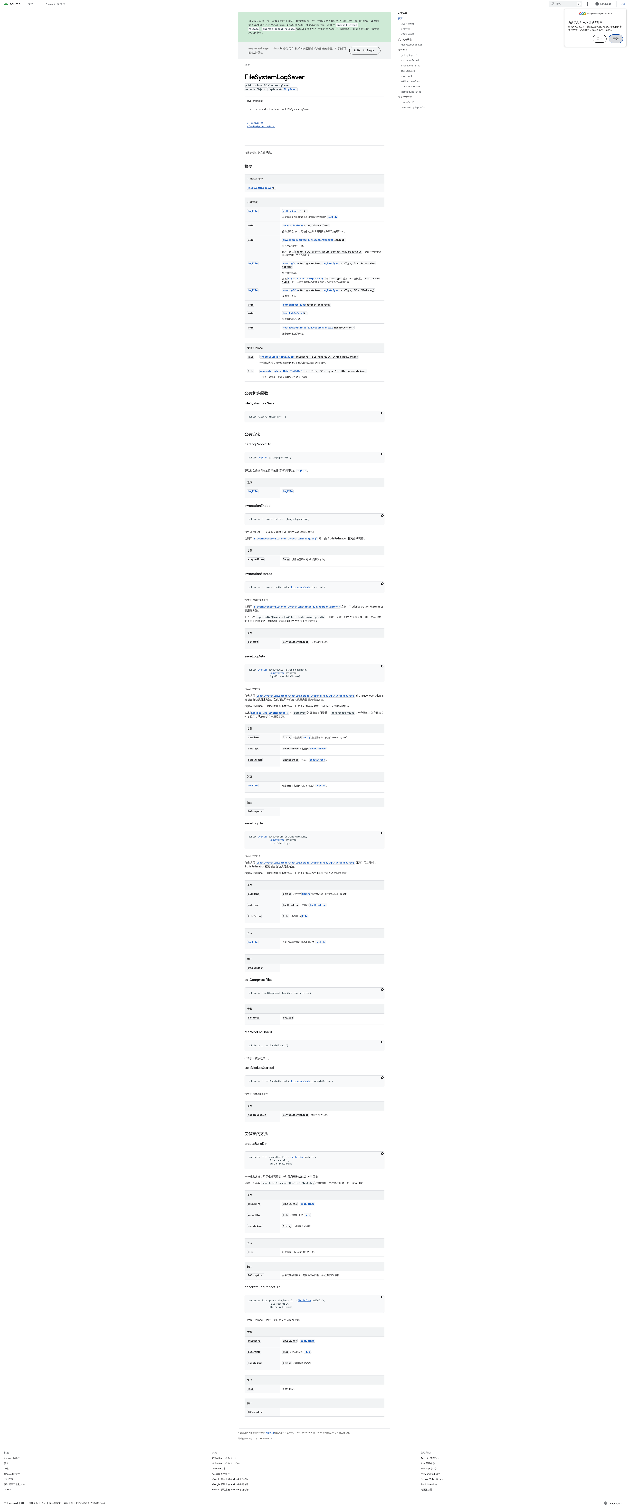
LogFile (253, 211)
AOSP (247, 65)
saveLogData (290, 263)
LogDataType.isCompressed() (306, 278)
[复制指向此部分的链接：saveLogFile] (266, 824)
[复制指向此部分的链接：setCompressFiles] (275, 980)
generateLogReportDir (274, 371)
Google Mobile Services (433, 1479)
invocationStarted (295, 239)
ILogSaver (290, 89)
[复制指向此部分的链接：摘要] (255, 167)
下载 (6, 1468)
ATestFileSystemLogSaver (261, 126)
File (305, 916)
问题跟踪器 (426, 1489)
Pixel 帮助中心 (428, 1463)
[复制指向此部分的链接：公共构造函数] (271, 394)
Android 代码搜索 (55, 3)
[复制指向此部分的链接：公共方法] (263, 435)
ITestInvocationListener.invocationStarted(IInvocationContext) (297, 606)
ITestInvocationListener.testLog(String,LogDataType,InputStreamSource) (305, 695)
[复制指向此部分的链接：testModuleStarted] (277, 1068)
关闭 (599, 38)
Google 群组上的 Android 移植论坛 (230, 1489)
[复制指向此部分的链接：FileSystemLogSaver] (279, 404)
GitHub (7, 1489)
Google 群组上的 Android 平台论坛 (230, 1479)
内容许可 (270, 1432)
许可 (43, 1503)
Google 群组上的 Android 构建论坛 (230, 1484)
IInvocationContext (320, 239)
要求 (6, 1463)
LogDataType (330, 263)
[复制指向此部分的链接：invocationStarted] (275, 574)
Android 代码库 (12, 1458)
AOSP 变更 (255, 33)
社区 (23, 1503)
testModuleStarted (294, 327)
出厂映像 (8, 1479)
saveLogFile (290, 290)
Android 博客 (219, 1468)
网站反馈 (68, 1503)
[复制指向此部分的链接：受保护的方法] (271, 1134)
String (306, 737)
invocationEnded (293, 225)
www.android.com (430, 1473)
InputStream (317, 759)
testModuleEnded (293, 313)
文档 (30, 3)
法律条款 (33, 1503)
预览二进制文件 (12, 1473)
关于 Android (11, 1503)
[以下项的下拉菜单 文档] (37, 4)
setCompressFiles (294, 304)
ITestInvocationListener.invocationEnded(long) (285, 538)
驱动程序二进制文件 (14, 1484)
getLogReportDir (293, 211)
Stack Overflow (429, 1484)
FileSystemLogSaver (260, 187)
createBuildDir (270, 356)
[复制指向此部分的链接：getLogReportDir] (274, 444)
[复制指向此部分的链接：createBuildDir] (270, 1144)
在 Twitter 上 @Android (224, 1458)
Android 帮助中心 (430, 1458)
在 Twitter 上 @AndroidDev (226, 1463)
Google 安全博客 (221, 1473)
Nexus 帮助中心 (429, 1468)
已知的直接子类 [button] (261, 125)
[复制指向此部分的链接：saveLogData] (268, 657)
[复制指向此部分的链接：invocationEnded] (273, 506)
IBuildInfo (288, 356)
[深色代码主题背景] (382, 413)
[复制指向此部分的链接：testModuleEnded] (275, 1032)
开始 (616, 38)
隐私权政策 (55, 1503)
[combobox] (565, 4)
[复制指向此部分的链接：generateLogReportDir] (283, 1287)
